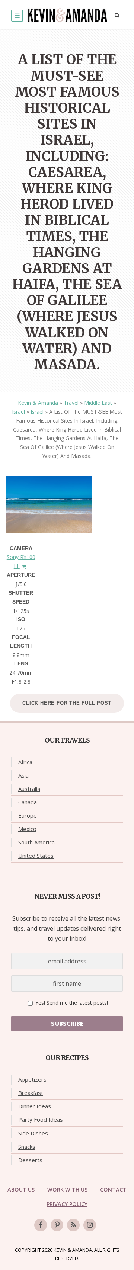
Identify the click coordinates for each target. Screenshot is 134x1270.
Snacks (26, 1146)
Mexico (27, 829)
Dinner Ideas (34, 1106)
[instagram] (89, 1225)
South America (36, 842)
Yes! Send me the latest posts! (71, 1002)
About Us (21, 1189)
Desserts (30, 1160)
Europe (27, 815)
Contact (113, 1189)
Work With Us (67, 1189)
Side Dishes (33, 1133)
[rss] (73, 1225)
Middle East (98, 402)
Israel (18, 411)
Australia (29, 788)
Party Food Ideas (40, 1119)
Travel (71, 402)
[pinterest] (57, 1225)
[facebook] (40, 1225)
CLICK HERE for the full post (66, 703)
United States (36, 855)
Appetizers (32, 1079)
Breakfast (30, 1092)
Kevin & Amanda (38, 402)
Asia (23, 775)
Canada (27, 802)
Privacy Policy (67, 1204)
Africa (25, 762)
